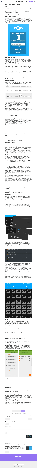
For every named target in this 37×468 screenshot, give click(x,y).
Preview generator (21, 156)
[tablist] (8, 424)
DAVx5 (28, 341)
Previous (8, 418)
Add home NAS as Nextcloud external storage (12, 446)
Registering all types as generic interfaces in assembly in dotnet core (14, 440)
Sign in (35, 1)
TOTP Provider (14, 20)
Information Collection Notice (18, 413)
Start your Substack (16, 464)
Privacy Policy (24, 413)
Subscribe (31, 1)
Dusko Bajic (9, 443)
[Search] (26, 1)
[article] (18, 436)
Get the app (22, 464)
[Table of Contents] (0, 234)
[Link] (4, 16)
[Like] (6, 8)
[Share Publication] (28, 1)
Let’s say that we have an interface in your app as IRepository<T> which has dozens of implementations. (14, 442)
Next (29, 418)
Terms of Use (22, 412)
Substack (15, 466)
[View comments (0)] (8, 8)
